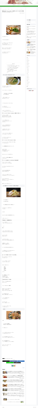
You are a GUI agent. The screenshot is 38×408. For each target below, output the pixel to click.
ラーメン (10, 358)
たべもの (3, 358)
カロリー (6, 358)
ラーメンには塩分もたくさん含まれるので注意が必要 (12, 67)
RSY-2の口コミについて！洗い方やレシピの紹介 (31, 27)
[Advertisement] (13, 19)
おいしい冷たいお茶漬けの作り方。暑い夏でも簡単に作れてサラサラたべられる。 (31, 34)
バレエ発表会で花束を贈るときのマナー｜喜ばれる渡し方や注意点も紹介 (31, 31)
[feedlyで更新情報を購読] (13, 365)
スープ (8, 358)
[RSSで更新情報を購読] (14, 365)
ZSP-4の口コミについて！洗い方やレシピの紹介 (31, 29)
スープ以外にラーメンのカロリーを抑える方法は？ (12, 68)
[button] (17, 362)
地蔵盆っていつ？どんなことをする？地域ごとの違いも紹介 (31, 37)
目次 (12, 63)
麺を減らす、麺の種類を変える (10, 69)
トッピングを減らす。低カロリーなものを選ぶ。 (12, 70)
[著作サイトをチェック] (12, 365)
